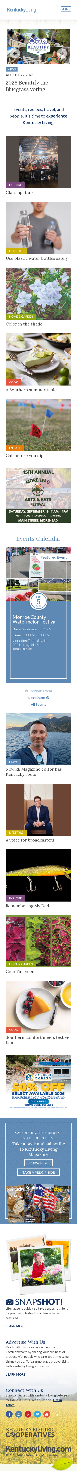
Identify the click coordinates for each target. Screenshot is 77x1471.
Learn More (15, 1326)
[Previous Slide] (15, 53)
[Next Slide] (62, 53)
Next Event (37, 697)
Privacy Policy (24, 1455)
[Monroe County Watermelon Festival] (38, 574)
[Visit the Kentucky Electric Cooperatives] (30, 1432)
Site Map (53, 1455)
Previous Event (40, 690)
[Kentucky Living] (22, 9)
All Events (38, 704)
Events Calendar (38, 538)
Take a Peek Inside (38, 1172)
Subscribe (39, 1163)
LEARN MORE (15, 1374)
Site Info (40, 1455)
